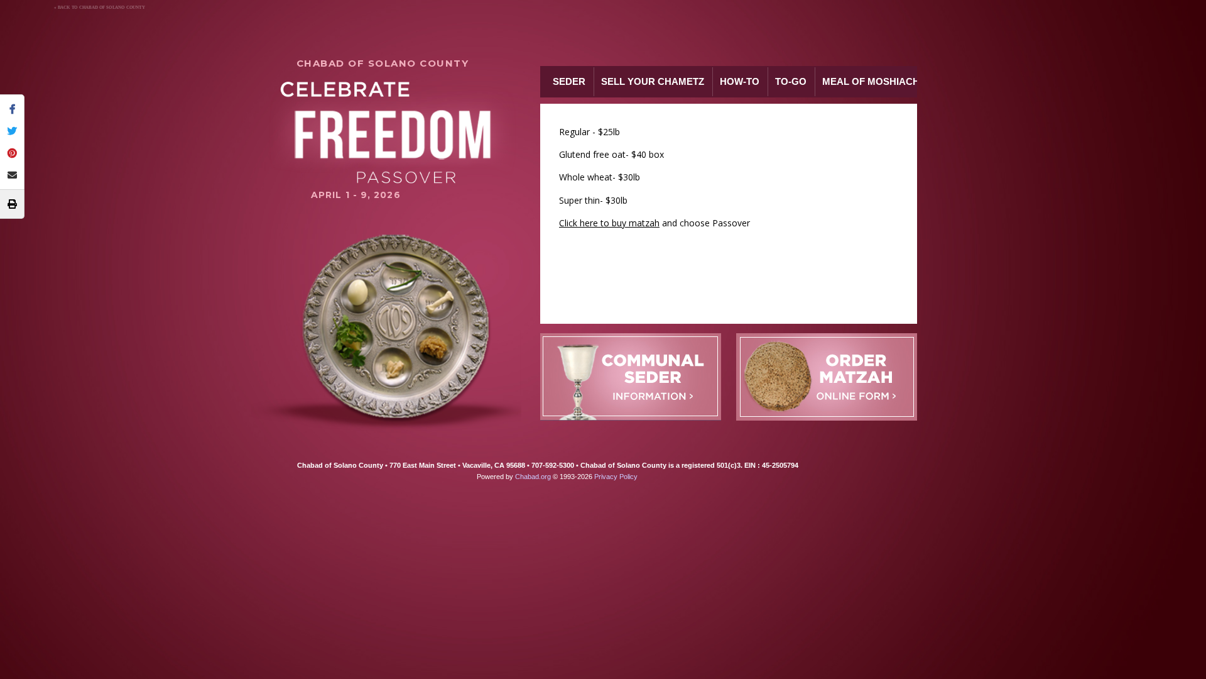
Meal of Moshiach (871, 81)
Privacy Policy (616, 476)
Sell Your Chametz (652, 81)
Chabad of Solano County (382, 63)
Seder (569, 81)
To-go (791, 81)
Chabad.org (533, 476)
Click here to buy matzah (609, 223)
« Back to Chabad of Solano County (99, 7)
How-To (739, 81)
